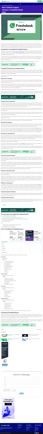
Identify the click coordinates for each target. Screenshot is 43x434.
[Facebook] (35, 433)
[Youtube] (38, 433)
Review (11, 5)
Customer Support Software (6, 5)
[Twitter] (36, 433)
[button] (40, 1)
